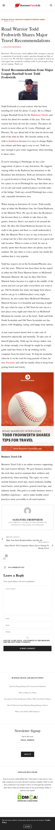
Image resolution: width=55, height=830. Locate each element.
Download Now (27, 433)
